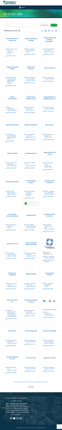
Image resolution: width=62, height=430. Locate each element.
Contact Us (45, 382)
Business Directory (19, 382)
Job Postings (37, 382)
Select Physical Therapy (49, 309)
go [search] (54, 25)
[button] (5, 30)
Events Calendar (29, 382)
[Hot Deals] (25, 204)
